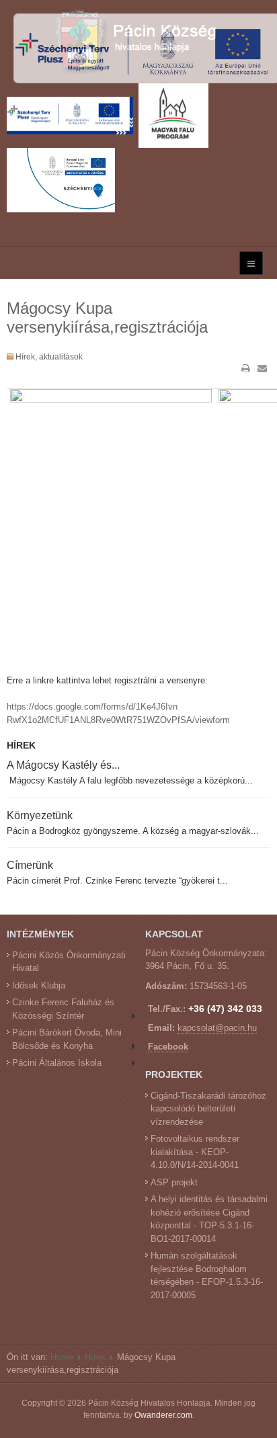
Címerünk (30, 865)
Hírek (95, 1357)
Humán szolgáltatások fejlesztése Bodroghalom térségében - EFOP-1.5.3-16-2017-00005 (207, 1275)
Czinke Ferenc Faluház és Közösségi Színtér (63, 1009)
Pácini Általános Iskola (57, 1063)
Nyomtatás (246, 368)
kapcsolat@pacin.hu (217, 1028)
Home (61, 1357)
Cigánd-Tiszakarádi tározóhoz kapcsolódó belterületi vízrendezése (208, 1109)
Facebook (168, 1047)
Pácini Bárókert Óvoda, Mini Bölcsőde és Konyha (67, 1039)
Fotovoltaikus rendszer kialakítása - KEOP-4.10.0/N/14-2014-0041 (195, 1152)
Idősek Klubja (38, 985)
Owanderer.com (163, 1415)
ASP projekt (174, 1182)
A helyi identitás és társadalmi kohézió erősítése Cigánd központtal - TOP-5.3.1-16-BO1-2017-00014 (209, 1219)
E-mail (262, 368)
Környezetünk (40, 815)
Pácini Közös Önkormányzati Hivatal (69, 962)
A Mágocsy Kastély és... (63, 765)
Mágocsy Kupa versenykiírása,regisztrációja (107, 318)
